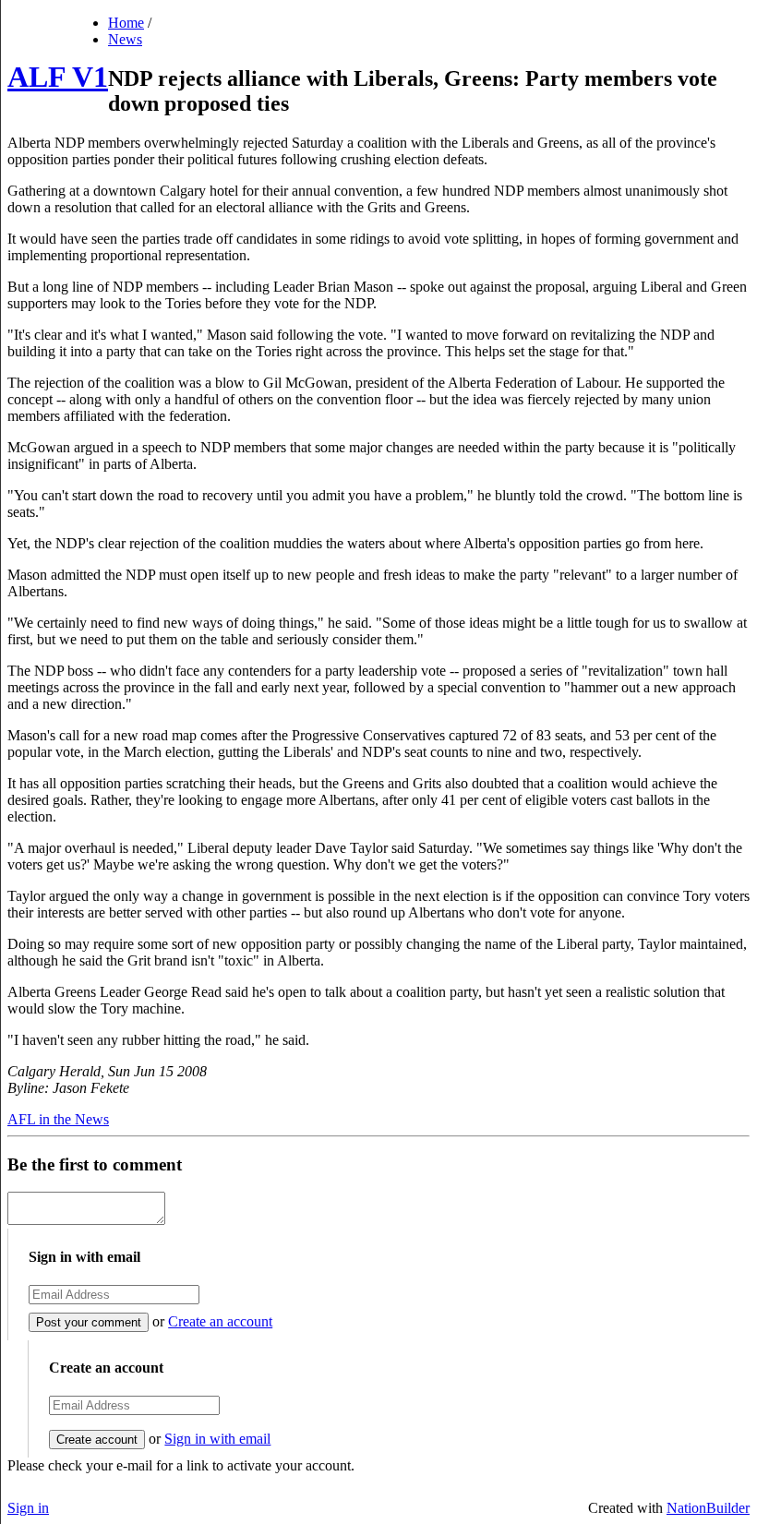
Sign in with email (217, 1438)
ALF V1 (57, 76)
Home (126, 22)
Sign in (28, 1508)
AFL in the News (58, 1119)
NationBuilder (708, 1508)
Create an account (220, 1321)
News (125, 39)
